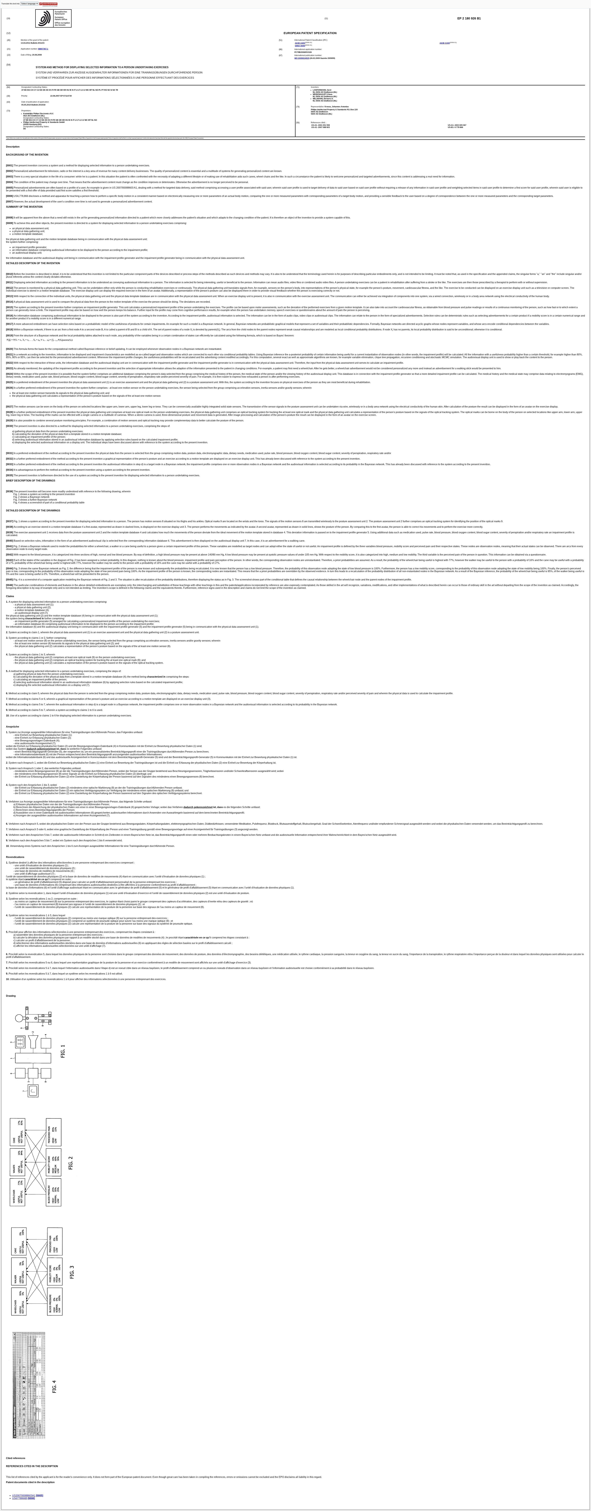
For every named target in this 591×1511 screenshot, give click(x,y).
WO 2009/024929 (301, 58)
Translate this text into (10, 4)
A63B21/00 (445, 43)
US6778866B (19, 1498)
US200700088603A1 (23, 1495)
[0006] (31, 1498)
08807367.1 (43, 49)
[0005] (39, 1495)
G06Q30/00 (300, 46)
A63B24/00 (300, 43)
